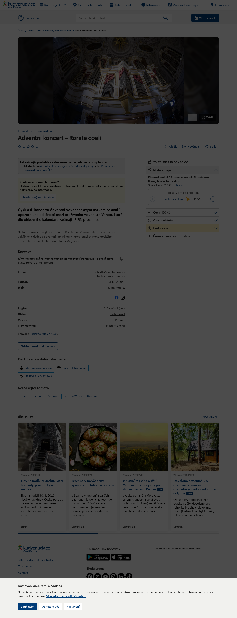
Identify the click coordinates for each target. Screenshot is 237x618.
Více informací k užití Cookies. (66, 596)
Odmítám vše (50, 606)
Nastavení (73, 606)
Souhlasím (28, 606)
